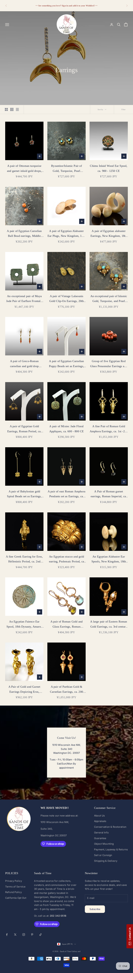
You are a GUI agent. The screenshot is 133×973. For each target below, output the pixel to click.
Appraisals (100, 821)
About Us (99, 815)
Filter (123, 109)
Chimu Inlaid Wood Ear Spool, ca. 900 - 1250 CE (108, 168)
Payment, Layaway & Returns (111, 849)
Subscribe (95, 909)
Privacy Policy (13, 880)
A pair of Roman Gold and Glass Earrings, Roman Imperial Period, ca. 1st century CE (67, 624)
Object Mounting (104, 843)
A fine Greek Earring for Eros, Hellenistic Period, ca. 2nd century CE (24, 559)
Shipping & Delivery (105, 860)
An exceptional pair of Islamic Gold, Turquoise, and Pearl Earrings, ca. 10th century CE (108, 299)
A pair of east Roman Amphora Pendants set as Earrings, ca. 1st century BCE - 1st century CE (66, 494)
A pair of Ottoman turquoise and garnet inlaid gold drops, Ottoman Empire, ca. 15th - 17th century (24, 168)
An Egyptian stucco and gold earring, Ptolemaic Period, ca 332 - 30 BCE (66, 559)
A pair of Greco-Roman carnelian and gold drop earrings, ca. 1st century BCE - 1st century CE (24, 364)
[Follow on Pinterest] (32, 934)
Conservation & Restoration (110, 826)
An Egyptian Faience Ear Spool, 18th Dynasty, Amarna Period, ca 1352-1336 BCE (24, 624)
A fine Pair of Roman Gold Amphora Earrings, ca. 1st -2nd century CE (109, 429)
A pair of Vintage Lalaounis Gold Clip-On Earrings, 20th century (66, 299)
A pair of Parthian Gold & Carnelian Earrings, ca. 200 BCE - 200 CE (66, 689)
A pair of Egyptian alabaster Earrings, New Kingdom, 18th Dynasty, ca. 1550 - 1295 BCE (108, 233)
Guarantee (100, 838)
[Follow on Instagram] (23, 934)
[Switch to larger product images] (6, 109)
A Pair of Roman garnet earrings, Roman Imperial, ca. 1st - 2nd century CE (109, 494)
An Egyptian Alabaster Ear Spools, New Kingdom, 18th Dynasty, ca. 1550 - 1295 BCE (108, 559)
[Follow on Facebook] (6, 934)
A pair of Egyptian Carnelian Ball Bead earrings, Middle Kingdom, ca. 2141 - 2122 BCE (24, 233)
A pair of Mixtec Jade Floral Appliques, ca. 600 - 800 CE (66, 429)
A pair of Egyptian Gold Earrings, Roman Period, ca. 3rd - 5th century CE (24, 429)
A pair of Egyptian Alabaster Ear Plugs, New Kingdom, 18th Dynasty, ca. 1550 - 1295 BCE (66, 233)
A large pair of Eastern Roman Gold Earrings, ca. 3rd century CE (108, 624)
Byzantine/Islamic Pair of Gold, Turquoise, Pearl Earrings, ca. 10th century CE (66, 168)
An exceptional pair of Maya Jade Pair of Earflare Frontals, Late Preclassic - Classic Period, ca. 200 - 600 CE (24, 299)
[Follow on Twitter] (15, 934)
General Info (101, 832)
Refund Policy (13, 892)
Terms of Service (15, 886)
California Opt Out (15, 897)
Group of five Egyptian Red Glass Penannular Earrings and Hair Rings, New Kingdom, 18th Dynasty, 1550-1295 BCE (108, 364)
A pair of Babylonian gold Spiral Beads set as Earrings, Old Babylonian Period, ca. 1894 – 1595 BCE (24, 494)
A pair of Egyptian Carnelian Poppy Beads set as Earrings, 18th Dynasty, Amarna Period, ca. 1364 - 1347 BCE (66, 364)
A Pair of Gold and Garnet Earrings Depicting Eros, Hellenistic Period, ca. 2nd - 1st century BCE (24, 689)
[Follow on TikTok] (40, 934)
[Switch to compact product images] (17, 109)
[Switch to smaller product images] (11, 109)
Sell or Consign (103, 855)
